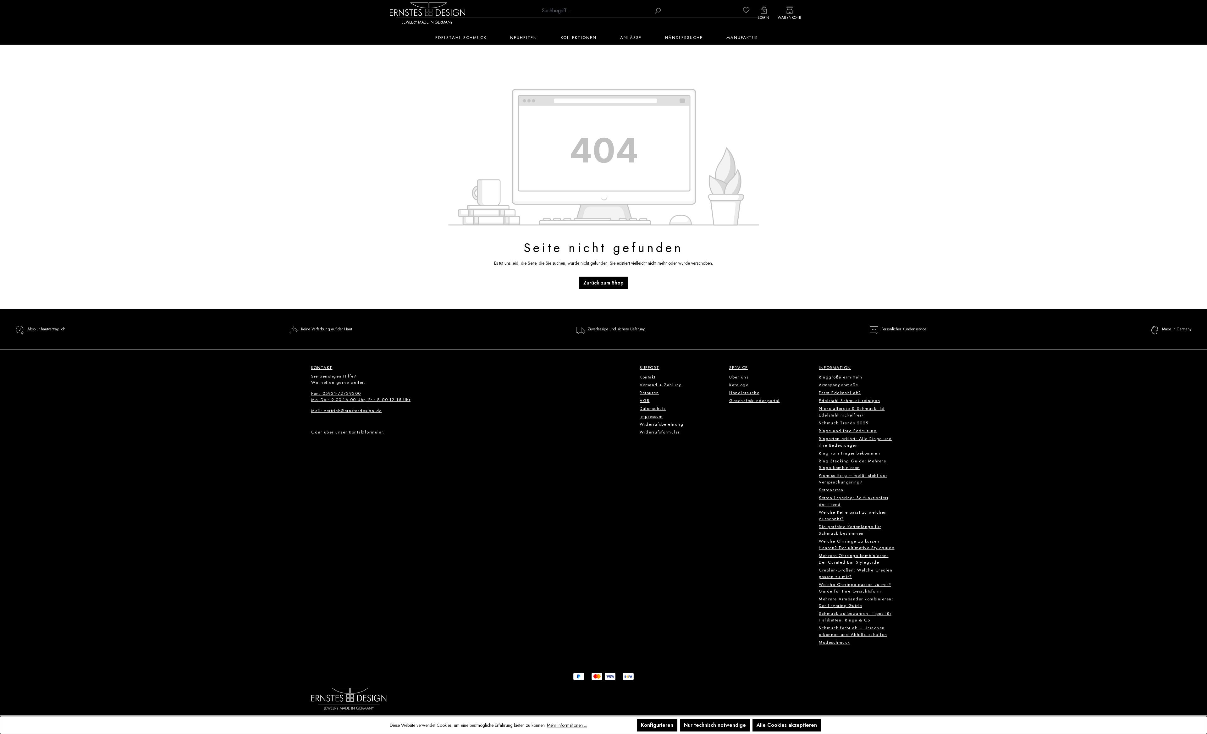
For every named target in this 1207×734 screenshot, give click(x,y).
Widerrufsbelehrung (661, 424)
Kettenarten (831, 490)
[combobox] (595, 11)
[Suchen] (657, 11)
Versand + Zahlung (661, 385)
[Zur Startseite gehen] (427, 13)
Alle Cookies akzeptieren (787, 725)
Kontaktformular (366, 432)
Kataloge (738, 385)
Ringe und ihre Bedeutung (848, 431)
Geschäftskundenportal (754, 401)
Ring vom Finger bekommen (849, 453)
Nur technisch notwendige (715, 725)
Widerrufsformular (660, 432)
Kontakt (648, 377)
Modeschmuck (834, 642)
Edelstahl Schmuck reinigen (849, 401)
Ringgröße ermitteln (841, 377)
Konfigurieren (657, 725)
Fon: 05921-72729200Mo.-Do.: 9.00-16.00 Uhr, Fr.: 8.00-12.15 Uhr (361, 396)
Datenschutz (653, 408)
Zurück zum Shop (603, 282)
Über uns (738, 377)
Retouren (649, 393)
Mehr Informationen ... (567, 725)
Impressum (651, 416)
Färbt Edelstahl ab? (840, 393)
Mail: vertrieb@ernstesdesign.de (346, 411)
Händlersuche (744, 393)
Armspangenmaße (838, 385)
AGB (645, 401)
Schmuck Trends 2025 (843, 423)
